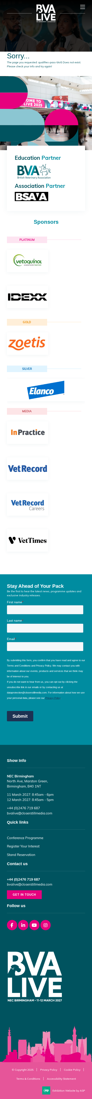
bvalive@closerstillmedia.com (29, 813)
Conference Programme (25, 838)
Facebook (12, 925)
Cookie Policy (72, 1069)
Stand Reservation (21, 854)
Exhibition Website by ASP (68, 1090)
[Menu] (82, 6)
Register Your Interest (23, 846)
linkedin (23, 925)
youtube (34, 925)
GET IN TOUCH (24, 894)
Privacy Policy (48, 1069)
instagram (45, 925)
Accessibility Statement (61, 1078)
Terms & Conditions (28, 1078)
